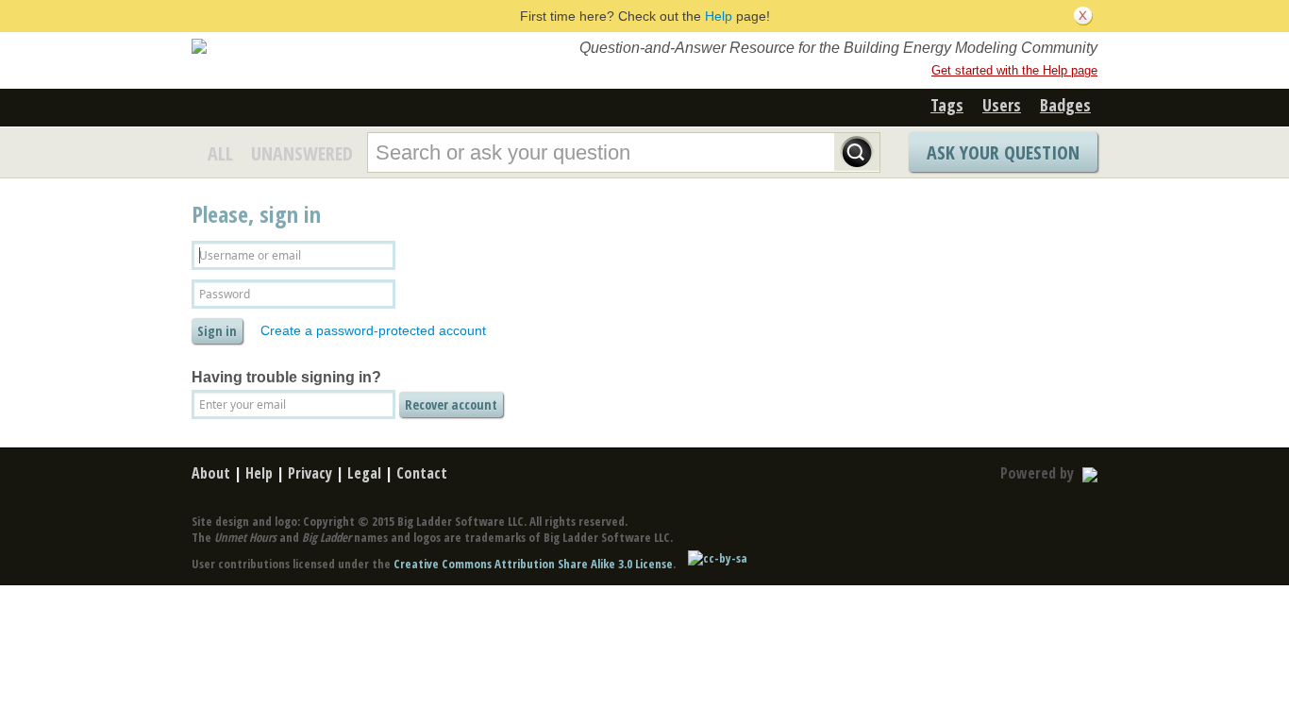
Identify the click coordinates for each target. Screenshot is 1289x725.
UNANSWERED (302, 153)
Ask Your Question (1003, 152)
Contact (421, 473)
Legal (364, 473)
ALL (220, 153)
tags (946, 104)
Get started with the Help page (1014, 70)
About (211, 473)
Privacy (310, 473)
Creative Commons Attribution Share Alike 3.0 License (533, 563)
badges (1065, 104)
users (1001, 104)
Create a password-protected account (373, 330)
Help (718, 16)
